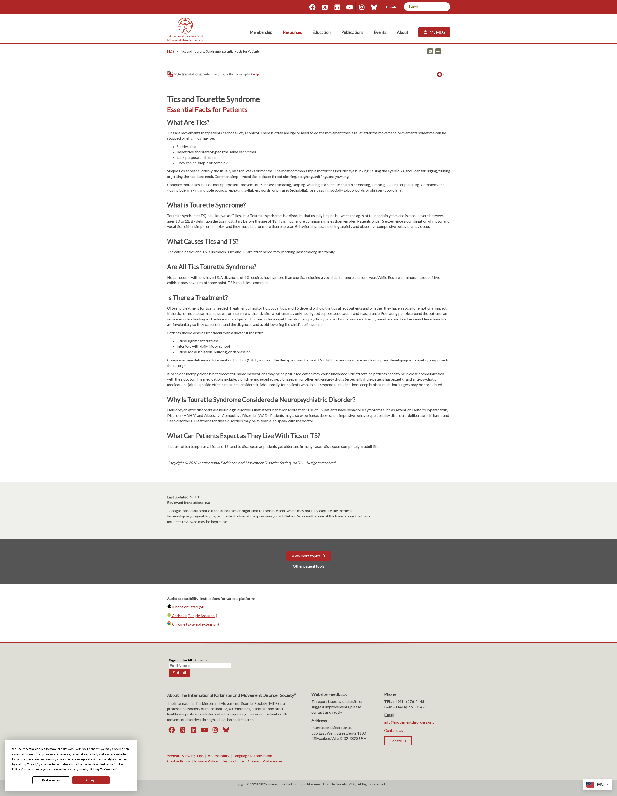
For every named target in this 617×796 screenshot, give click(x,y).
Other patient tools (308, 566)
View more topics (306, 555)
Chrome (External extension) (195, 624)
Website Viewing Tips (185, 755)
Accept (91, 780)
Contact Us (393, 730)
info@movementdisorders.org (409, 722)
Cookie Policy (178, 761)
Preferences (51, 780)
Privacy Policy (206, 761)
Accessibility (218, 755)
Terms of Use (233, 761)
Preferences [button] (108, 769)
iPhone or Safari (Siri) (189, 607)
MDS (170, 51)
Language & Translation (252, 755)
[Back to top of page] (570, 784)
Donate (391, 7)
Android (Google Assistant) (194, 615)
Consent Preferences (265, 761)
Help (256, 74)
